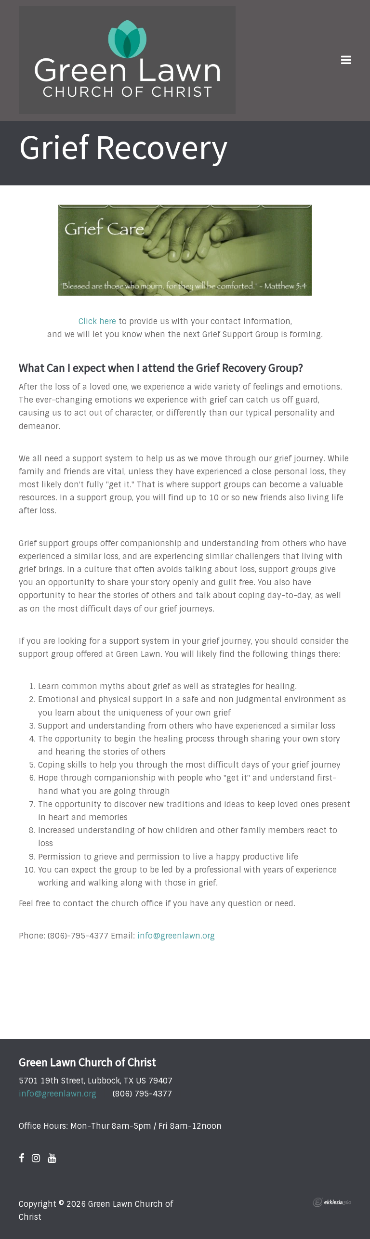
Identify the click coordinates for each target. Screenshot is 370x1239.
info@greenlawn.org (176, 936)
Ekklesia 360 (332, 1202)
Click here (97, 321)
